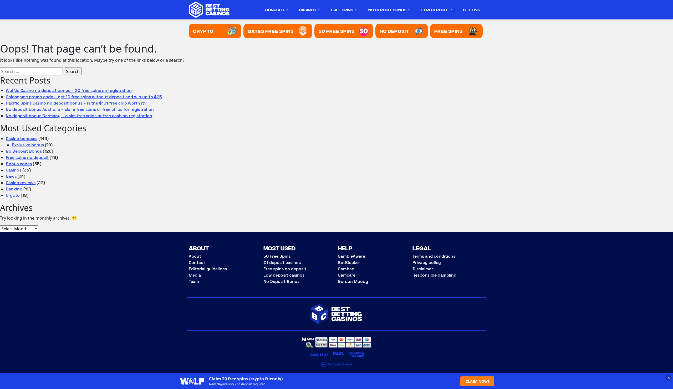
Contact (197, 262)
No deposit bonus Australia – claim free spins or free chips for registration (80, 109)
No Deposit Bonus (387, 9)
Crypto (13, 195)
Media (195, 275)
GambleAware (351, 256)
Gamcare (346, 275)
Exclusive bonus (28, 145)
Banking (14, 189)
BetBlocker (349, 262)
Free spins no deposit (27, 157)
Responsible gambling (434, 275)
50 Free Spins (276, 256)
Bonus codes (19, 164)
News (11, 176)
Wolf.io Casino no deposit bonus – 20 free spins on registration (69, 90)
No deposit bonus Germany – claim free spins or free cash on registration (79, 115)
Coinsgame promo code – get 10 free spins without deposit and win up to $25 (84, 97)
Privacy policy (426, 262)
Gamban (346, 269)
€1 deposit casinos (282, 262)
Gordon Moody (353, 281)
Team (194, 281)
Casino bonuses (21, 138)
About (195, 256)
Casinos (307, 9)
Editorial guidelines (208, 269)
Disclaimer (422, 269)
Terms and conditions (433, 256)
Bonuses (274, 9)
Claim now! (477, 381)
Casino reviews (20, 182)
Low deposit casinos (283, 275)
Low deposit (434, 9)
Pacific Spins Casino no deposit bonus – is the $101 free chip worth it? (76, 103)
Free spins (342, 9)
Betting (471, 9)
